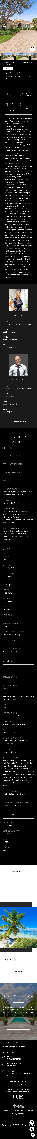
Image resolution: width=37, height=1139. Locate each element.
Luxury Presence (18, 1113)
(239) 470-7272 (9, 332)
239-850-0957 (11, 1066)
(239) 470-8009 (9, 396)
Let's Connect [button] (18, 1027)
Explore (18, 971)
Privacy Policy (28, 1125)
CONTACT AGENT (18, 422)
